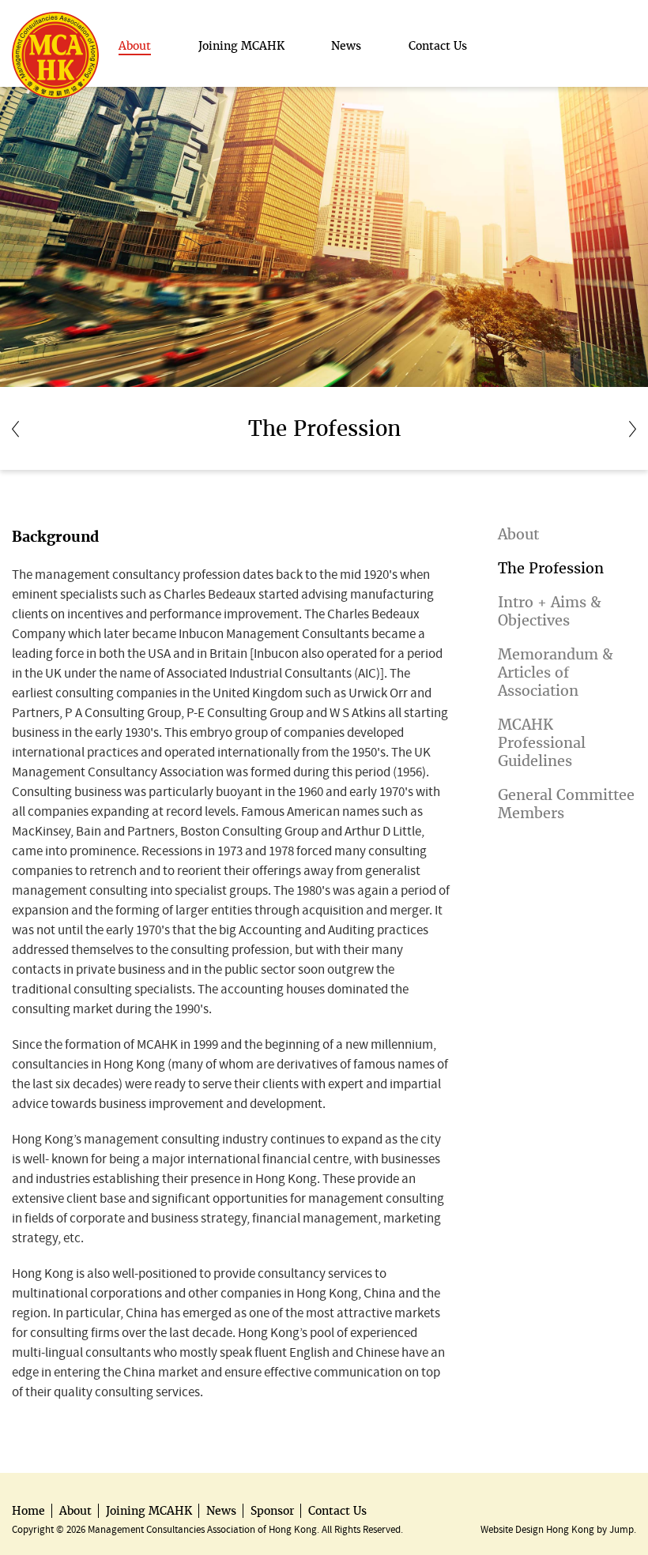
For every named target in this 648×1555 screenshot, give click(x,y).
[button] (135, 46)
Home (28, 1511)
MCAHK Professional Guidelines (542, 743)
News (221, 1511)
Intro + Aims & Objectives (549, 611)
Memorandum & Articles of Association (555, 672)
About (518, 534)
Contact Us (337, 1511)
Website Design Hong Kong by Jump (557, 1529)
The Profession (551, 568)
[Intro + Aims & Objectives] (632, 428)
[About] (15, 428)
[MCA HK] (55, 19)
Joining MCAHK (149, 1511)
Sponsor (272, 1511)
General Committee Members (566, 804)
